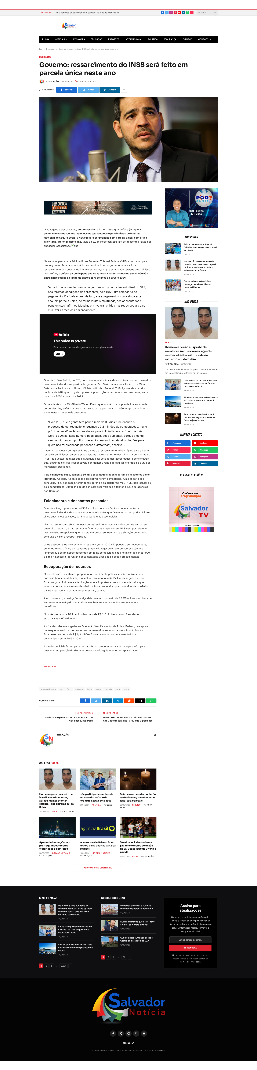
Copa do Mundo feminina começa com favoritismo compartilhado (197, 284)
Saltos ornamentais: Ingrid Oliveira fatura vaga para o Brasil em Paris (200, 247)
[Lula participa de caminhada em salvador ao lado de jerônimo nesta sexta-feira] (98, 779)
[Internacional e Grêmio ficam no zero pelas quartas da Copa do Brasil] (98, 827)
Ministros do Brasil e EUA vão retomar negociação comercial (136, 907)
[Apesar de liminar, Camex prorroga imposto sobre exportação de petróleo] (57, 827)
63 (124, 957)
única (126, 689)
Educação (96, 39)
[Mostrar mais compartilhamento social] (124, 90)
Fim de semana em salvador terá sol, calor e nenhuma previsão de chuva (201, 400)
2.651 (63, 966)
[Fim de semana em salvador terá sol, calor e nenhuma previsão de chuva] (173, 401)
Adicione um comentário (98, 868)
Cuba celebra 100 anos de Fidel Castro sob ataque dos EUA (136, 939)
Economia (79, 39)
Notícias (60, 39)
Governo (79, 689)
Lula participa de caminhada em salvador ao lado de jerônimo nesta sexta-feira (89, 12)
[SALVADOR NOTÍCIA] (76, 26)
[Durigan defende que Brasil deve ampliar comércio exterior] (109, 925)
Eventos (187, 39)
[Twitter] (29, 205)
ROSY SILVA (69, 811)
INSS (89, 689)
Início (45, 39)
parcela (108, 689)
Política (153, 39)
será (118, 689)
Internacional (133, 39)
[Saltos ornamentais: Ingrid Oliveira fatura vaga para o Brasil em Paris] (173, 248)
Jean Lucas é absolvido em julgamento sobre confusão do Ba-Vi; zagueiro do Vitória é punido (138, 847)
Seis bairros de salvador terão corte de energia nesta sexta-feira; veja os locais (138, 797)
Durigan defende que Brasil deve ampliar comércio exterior (137, 923)
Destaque (45, 57)
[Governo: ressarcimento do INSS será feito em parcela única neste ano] (128, 139)
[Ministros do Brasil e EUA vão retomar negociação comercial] (109, 909)
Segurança (170, 39)
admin (109, 805)
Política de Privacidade (190, 962)
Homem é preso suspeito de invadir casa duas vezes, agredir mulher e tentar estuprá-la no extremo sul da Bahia (56, 801)
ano (61, 689)
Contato (203, 39)
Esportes (113, 39)
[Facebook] (29, 198)
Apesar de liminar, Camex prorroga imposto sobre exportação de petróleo (54, 845)
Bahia (54, 811)
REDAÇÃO (54, 81)
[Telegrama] (29, 212)
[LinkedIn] (29, 226)
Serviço (136, 805)
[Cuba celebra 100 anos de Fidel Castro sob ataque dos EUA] (109, 941)
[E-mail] (29, 219)
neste (98, 689)
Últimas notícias (60, 853)
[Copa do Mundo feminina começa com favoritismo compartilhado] (173, 285)
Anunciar (128, 1043)
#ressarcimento (48, 689)
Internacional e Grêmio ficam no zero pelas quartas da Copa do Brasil (98, 845)
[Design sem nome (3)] (98, 213)
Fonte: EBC (50, 666)
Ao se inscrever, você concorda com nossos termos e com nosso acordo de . (191, 958)
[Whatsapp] (29, 233)
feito (69, 689)
